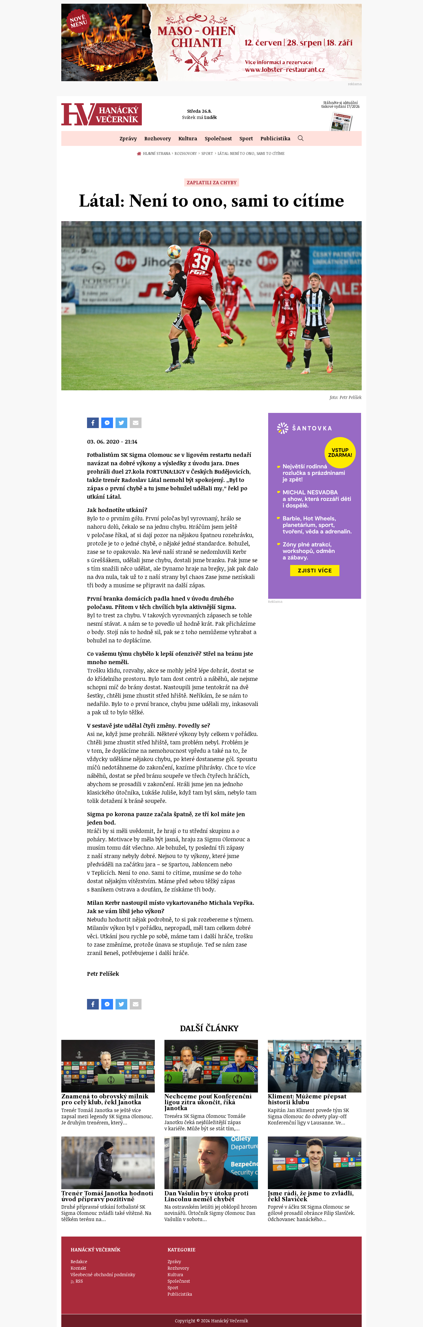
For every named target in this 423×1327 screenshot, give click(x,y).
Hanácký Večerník (101, 114)
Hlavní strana (157, 153)
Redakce (79, 1261)
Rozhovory (157, 138)
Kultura (187, 138)
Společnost (218, 138)
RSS (79, 1281)
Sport (246, 138)
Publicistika (275, 138)
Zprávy (128, 138)
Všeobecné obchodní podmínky (103, 1274)
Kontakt (78, 1268)
